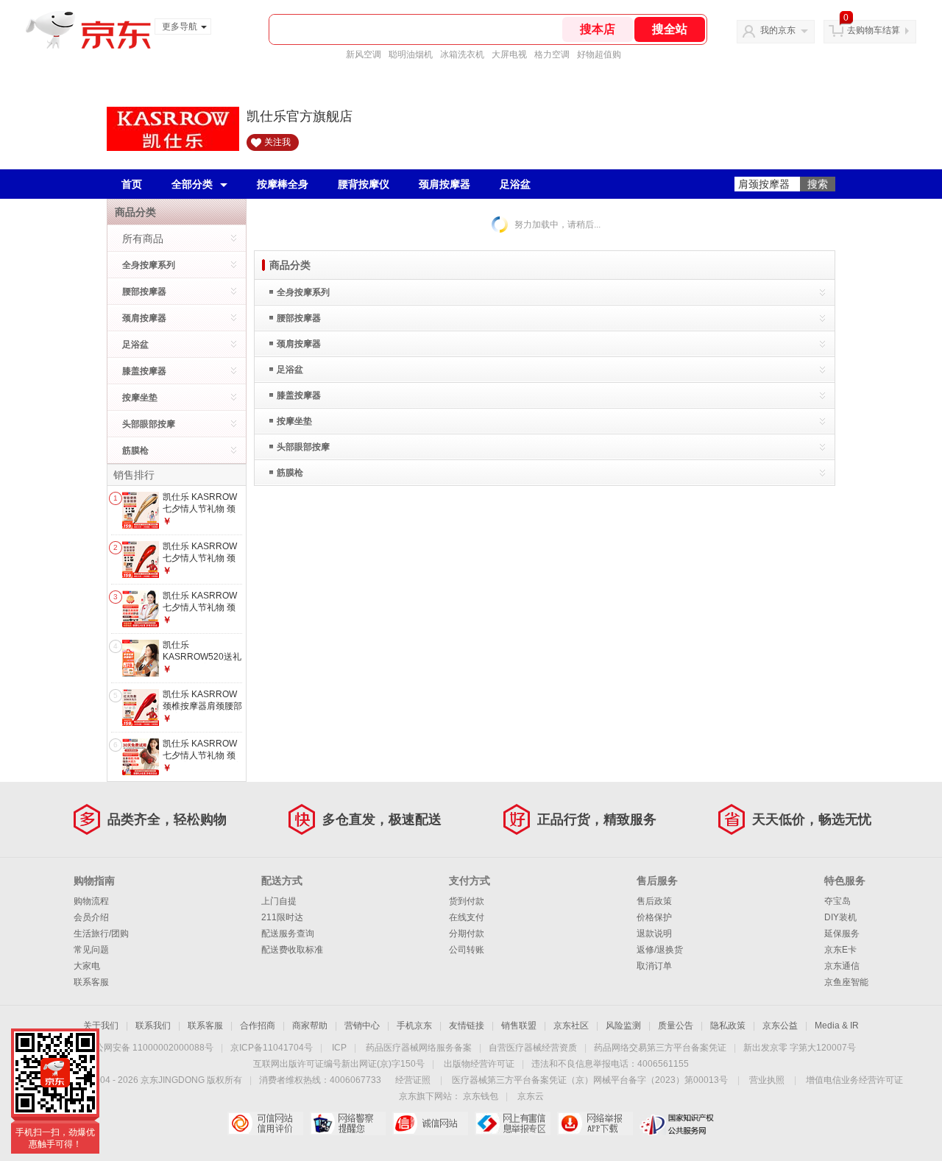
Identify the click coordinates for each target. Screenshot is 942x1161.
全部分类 (192, 184)
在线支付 (466, 917)
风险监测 (623, 1025)
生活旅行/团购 (101, 933)
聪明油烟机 (411, 54)
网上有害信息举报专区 (512, 1123)
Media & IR (837, 1025)
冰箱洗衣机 (462, 54)
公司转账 (466, 950)
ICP (339, 1047)
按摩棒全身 (282, 184)
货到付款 (466, 901)
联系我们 (153, 1025)
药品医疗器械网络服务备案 (419, 1047)
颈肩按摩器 (444, 184)
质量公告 (675, 1025)
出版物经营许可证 (479, 1064)
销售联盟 (518, 1025)
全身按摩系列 (148, 265)
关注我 (277, 142)
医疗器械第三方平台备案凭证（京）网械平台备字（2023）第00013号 (590, 1080)
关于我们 (100, 1025)
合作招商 (257, 1025)
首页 (131, 184)
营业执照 (767, 1080)
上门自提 (279, 901)
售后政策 (654, 901)
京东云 (530, 1096)
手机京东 (414, 1025)
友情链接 (466, 1025)
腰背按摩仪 (363, 184)
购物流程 (91, 901)
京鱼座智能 (846, 982)
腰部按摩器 (144, 291)
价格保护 (654, 917)
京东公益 (780, 1025)
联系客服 (91, 982)
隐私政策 (728, 1025)
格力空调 (552, 54)
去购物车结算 (873, 30)
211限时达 (282, 917)
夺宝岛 (837, 901)
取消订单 (654, 966)
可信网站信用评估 (265, 1123)
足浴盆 (515, 184)
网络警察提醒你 (348, 1123)
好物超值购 (599, 54)
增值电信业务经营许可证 (854, 1080)
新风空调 (363, 54)
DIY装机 (840, 917)
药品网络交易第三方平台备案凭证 (660, 1047)
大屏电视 (509, 54)
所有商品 (142, 238)
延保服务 (842, 933)
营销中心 (362, 1025)
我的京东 (778, 30)
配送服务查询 (287, 933)
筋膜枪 (135, 450)
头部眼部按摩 (148, 424)
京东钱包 (480, 1096)
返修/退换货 (660, 950)
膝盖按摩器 (144, 371)
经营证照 (413, 1080)
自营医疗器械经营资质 (533, 1047)
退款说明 (654, 933)
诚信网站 (430, 1123)
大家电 (87, 966)
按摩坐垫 (139, 397)
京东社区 (571, 1025)
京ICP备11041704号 (271, 1047)
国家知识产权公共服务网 (677, 1123)
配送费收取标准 (292, 950)
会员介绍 (91, 917)
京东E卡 (840, 950)
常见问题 (91, 950)
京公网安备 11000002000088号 (149, 1047)
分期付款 (466, 933)
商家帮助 (309, 1025)
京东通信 (842, 966)
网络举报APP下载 (595, 1123)
